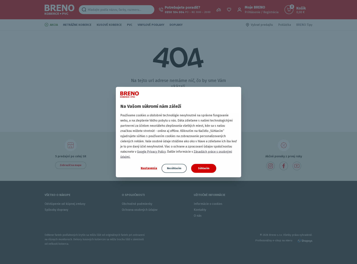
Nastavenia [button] (149, 168)
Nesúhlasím (174, 168)
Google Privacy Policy (151, 151)
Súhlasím (203, 168)
